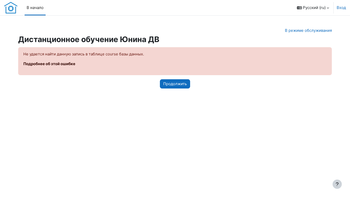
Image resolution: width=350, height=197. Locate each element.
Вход (341, 7)
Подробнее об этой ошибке (49, 63)
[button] (313, 7)
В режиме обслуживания (308, 30)
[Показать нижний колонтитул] (337, 184)
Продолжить (175, 83)
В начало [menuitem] (35, 7)
